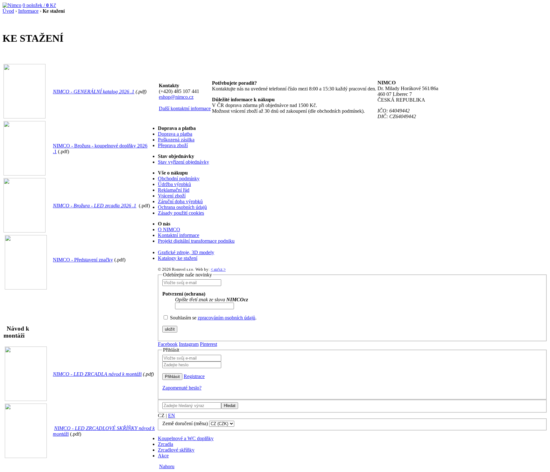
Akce (163, 455)
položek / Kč (39, 5)
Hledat (230, 405)
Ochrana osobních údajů (182, 207)
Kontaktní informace (178, 235)
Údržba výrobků (174, 184)
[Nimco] (12, 5)
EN (171, 415)
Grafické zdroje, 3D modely (186, 252)
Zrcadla (165, 444)
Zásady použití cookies (181, 213)
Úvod (8, 11)
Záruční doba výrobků (180, 201)
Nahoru (166, 466)
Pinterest (208, 344)
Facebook (168, 344)
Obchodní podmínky (179, 178)
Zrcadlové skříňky (176, 450)
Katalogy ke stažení (177, 258)
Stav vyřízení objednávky (183, 162)
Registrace (194, 376)
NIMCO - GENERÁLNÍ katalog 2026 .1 (93, 91)
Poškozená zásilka (176, 139)
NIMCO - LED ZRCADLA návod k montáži (97, 374)
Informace (28, 11)
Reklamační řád (173, 190)
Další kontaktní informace (185, 108)
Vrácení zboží (172, 195)
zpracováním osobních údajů (226, 317)
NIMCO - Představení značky (83, 259)
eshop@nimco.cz (176, 97)
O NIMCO (169, 229)
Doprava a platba (175, 134)
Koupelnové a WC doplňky (186, 438)
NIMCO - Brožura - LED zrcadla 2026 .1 (94, 205)
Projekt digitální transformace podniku (196, 241)
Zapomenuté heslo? (181, 387)
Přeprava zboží (173, 145)
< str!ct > (218, 269)
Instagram (189, 344)
